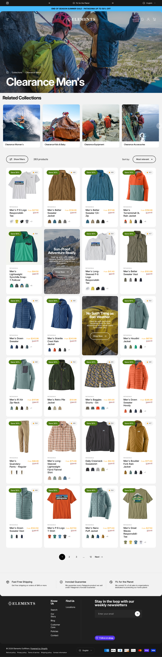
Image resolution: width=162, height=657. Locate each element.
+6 (107, 221)
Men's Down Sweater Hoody (130, 402)
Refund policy (11, 652)
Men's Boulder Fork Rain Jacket (131, 464)
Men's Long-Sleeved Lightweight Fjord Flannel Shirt (55, 467)
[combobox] (149, 3)
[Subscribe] (137, 613)
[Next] (112, 3)
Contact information (60, 652)
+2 (145, 411)
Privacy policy (22, 652)
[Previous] (49, 3)
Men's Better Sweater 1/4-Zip (93, 213)
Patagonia (14, 207)
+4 (69, 536)
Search (54, 610)
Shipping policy (46, 652)
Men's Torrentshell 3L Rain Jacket (131, 213)
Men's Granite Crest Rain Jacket (55, 341)
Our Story (53, 615)
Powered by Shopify (39, 648)
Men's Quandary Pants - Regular (18, 464)
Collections (17, 72)
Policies (54, 631)
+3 (31, 221)
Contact (54, 635)
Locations (70, 607)
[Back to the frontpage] (7, 72)
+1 (31, 347)
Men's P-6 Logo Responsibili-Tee (18, 213)
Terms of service (33, 652)
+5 (69, 221)
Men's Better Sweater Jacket (54, 213)
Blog (53, 620)
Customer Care (55, 625)
